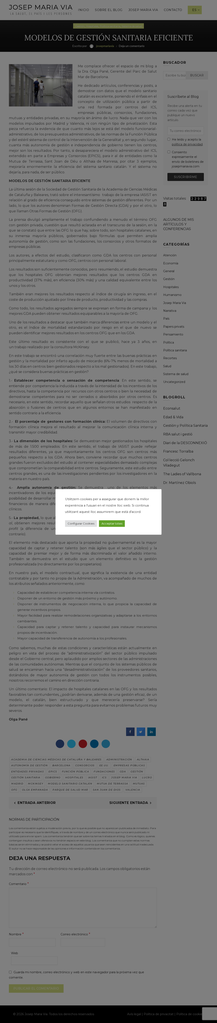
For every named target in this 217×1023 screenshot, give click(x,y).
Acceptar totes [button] (112, 523)
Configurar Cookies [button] (81, 523)
